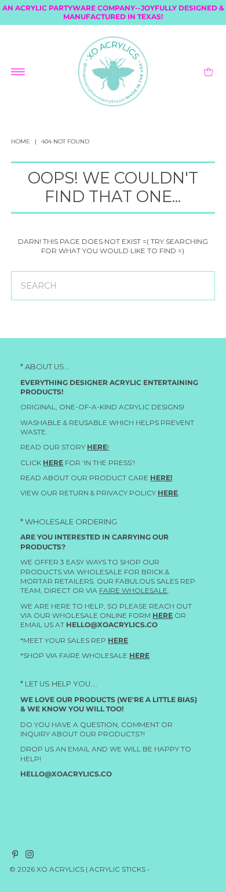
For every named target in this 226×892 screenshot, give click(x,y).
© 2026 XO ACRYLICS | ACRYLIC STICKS (77, 869)
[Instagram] (29, 856)
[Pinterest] (15, 856)
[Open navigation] (18, 71)
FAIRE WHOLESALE (133, 590)
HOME (20, 141)
